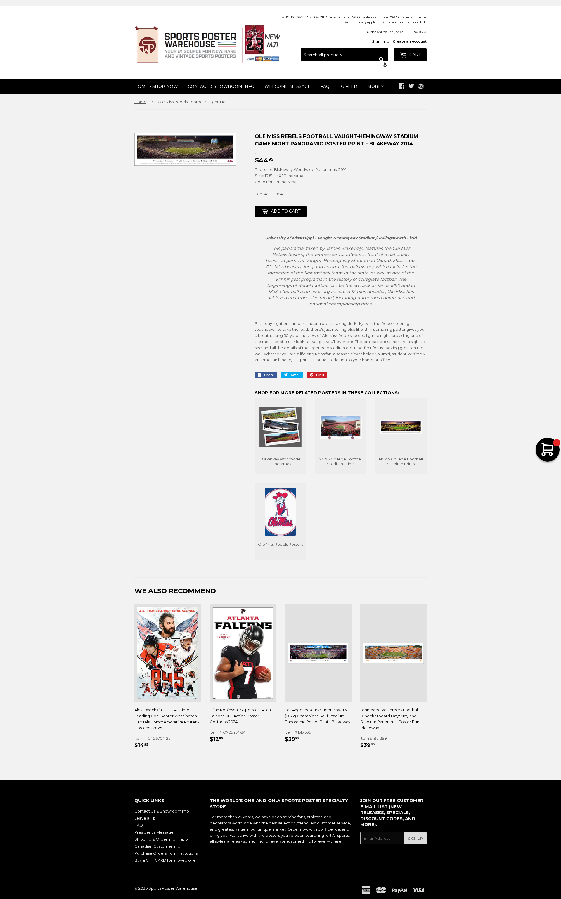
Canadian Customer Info (157, 846)
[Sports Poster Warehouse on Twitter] (411, 86)
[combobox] (344, 54)
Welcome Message (287, 86)
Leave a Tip (145, 818)
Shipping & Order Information (162, 839)
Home (140, 101)
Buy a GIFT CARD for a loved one (165, 860)
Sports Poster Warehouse (172, 888)
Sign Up (415, 838)
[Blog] (421, 86)
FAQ (325, 86)
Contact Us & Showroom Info (161, 811)
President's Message (154, 832)
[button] (344, 65)
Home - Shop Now (156, 86)
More (374, 86)
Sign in (378, 41)
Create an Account (410, 41)
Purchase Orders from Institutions (166, 853)
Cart (414, 54)
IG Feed (348, 86)
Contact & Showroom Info (221, 86)
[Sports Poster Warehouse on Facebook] (402, 86)
